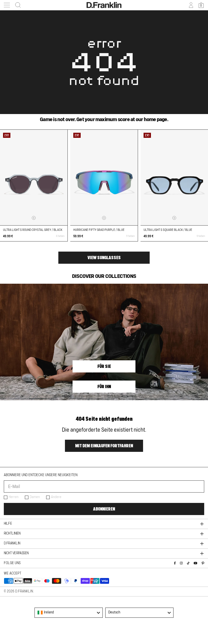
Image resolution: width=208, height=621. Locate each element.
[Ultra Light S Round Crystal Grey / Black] (33, 177)
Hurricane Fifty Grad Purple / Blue (99, 229)
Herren (14, 497)
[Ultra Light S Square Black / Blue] (174, 177)
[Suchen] (16, 5)
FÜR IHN (104, 386)
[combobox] (68, 613)
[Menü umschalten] (7, 5)
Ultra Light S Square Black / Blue (168, 229)
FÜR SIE (104, 366)
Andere (56, 497)
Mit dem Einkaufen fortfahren (104, 445)
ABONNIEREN (104, 509)
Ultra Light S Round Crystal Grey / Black (32, 229)
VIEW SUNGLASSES (104, 257)
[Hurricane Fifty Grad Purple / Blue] (104, 177)
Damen (35, 497)
